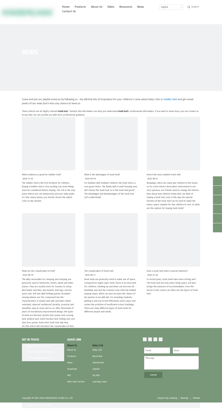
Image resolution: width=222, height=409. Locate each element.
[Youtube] (160, 339)
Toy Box (96, 375)
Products (71, 356)
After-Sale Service (76, 381)
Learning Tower (99, 381)
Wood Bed (97, 356)
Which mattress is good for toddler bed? (41, 174)
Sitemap (184, 398)
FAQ (69, 375)
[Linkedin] (150, 339)
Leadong (173, 398)
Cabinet (96, 369)
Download (72, 369)
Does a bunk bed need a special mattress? (167, 271)
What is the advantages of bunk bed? (102, 174)
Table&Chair (98, 362)
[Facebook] (145, 339)
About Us (71, 350)
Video (69, 362)
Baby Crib (97, 350)
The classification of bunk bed (98, 271)
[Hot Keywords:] (189, 7)
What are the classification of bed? (38, 271)
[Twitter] (155, 339)
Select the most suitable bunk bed (163, 174)
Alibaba (196, 398)
